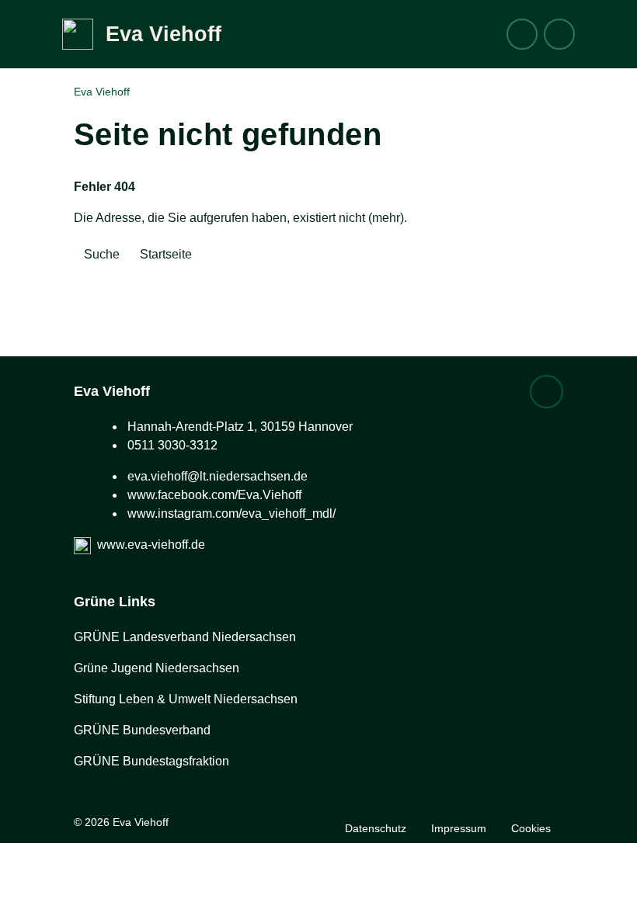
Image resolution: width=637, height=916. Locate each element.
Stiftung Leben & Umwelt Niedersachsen (186, 699)
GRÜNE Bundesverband (142, 730)
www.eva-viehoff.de (151, 544)
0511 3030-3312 (172, 445)
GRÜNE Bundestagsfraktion (151, 761)
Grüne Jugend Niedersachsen (156, 668)
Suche (102, 254)
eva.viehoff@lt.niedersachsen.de (217, 476)
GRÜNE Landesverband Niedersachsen (185, 637)
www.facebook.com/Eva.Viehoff (214, 494)
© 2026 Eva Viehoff (121, 822)
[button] (559, 34)
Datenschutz (375, 828)
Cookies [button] (531, 828)
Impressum (458, 828)
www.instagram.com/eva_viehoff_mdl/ (231, 513)
